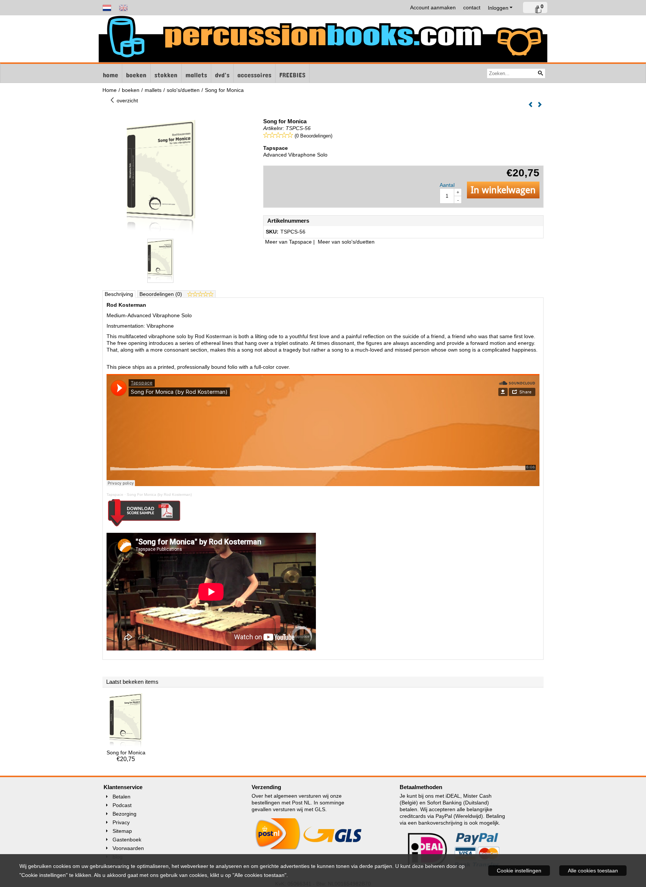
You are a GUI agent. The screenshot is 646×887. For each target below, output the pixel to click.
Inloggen (498, 8)
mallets (196, 73)
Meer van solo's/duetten (346, 242)
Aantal (447, 185)
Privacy (121, 822)
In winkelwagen (503, 190)
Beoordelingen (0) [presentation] (161, 294)
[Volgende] (540, 104)
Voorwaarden (128, 848)
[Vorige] (530, 104)
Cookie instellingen (519, 871)
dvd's (222, 73)
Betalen (121, 797)
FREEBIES (292, 73)
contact (471, 7)
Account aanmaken (433, 7)
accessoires (254, 73)
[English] (123, 7)
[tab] (119, 294)
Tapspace (115, 494)
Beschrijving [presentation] (119, 294)
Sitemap (122, 831)
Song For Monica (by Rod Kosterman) (159, 494)
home (110, 73)
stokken (166, 73)
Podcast (122, 805)
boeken (136, 73)
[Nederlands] (106, 7)
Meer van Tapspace (288, 242)
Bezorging (124, 814)
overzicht (126, 100)
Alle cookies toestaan (593, 871)
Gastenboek (127, 840)
